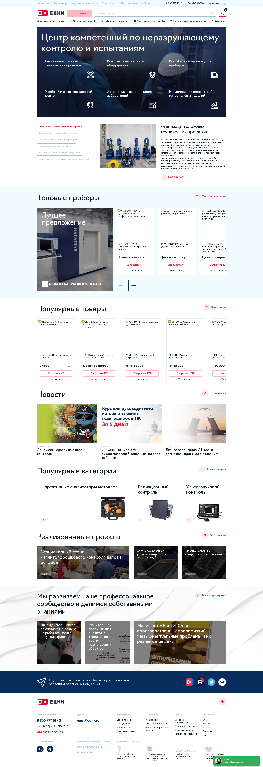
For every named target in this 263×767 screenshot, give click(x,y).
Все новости (218, 393)
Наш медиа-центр (214, 595)
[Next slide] (133, 285)
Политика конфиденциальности (93, 742)
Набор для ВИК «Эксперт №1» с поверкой (55, 356)
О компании (43, 3)
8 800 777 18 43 (174, 3)
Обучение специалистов (181, 721)
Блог (205, 735)
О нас (205, 720)
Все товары (218, 307)
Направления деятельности (84, 3)
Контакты (133, 3)
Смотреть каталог (214, 196)
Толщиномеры (124, 724)
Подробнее (175, 176)
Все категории (216, 469)
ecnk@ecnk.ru (216, 3)
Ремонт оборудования (185, 726)
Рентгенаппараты (125, 731)
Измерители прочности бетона (157, 728)
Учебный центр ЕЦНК (113, 3)
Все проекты (217, 535)
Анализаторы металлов (157, 724)
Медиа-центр (60, 3)
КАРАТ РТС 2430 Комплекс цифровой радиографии (174, 245)
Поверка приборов (183, 730)
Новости (207, 727)
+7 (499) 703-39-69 (196, 3)
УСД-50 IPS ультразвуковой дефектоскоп (140, 356)
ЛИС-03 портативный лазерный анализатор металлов (98, 356)
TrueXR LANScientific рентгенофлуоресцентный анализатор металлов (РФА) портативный (216, 248)
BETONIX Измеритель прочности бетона (180, 356)
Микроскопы (152, 720)
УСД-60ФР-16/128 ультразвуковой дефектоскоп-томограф (134, 246)
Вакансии (207, 731)
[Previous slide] (121, 285)
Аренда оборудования (185, 734)
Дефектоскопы (124, 720)
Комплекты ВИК (125, 727)
